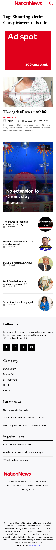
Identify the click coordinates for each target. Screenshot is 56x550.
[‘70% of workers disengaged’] (45, 303)
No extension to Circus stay (22, 193)
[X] (23, 347)
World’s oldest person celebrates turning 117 (15, 282)
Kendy (10, 121)
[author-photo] (4, 120)
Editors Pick (9, 117)
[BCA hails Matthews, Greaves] (45, 263)
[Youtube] (31, 347)
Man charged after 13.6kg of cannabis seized (18, 243)
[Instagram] (15, 347)
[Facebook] (6, 347)
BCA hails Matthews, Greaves (18, 262)
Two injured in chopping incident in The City (15, 223)
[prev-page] (42, 147)
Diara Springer (17, 203)
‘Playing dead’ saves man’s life (25, 111)
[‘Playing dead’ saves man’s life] (28, 92)
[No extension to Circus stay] (28, 177)
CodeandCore (34, 545)
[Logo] (28, 3)
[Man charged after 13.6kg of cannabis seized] (45, 243)
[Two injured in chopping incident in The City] (45, 224)
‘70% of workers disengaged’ (18, 302)
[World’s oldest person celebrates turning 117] (45, 283)
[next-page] (47, 147)
